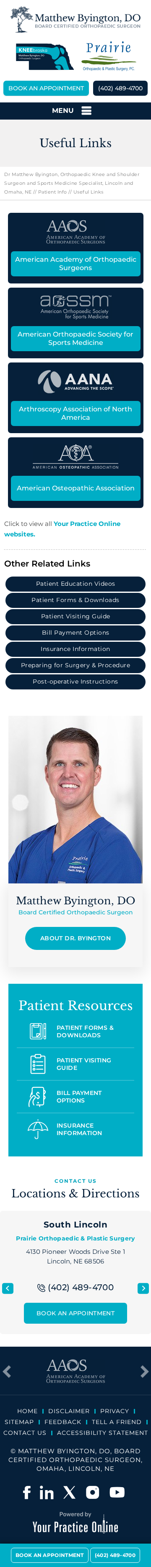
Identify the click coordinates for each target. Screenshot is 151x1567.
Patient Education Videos (75, 583)
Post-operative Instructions (75, 681)
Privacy (114, 1411)
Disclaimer (69, 1411)
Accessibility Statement (102, 1433)
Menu (63, 111)
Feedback (62, 1422)
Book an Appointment (46, 88)
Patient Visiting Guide (75, 616)
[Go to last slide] (7, 1288)
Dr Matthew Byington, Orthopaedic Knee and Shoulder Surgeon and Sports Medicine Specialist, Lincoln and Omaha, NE (71, 183)
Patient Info (52, 192)
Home (27, 1411)
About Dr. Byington (75, 938)
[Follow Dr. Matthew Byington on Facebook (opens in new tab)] (27, 1492)
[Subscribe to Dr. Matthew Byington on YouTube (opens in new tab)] (117, 1492)
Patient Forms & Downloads (75, 600)
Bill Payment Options (75, 632)
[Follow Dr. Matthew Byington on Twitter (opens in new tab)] (70, 1492)
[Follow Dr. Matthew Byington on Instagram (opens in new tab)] (93, 1492)
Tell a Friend (117, 1422)
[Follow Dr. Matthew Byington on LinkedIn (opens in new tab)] (46, 1492)
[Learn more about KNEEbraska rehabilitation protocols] (45, 56)
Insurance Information (75, 649)
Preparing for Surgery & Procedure (75, 665)
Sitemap (19, 1422)
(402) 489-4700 (120, 88)
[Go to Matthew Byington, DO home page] (75, 19)
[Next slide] (143, 1288)
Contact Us (25, 1433)
